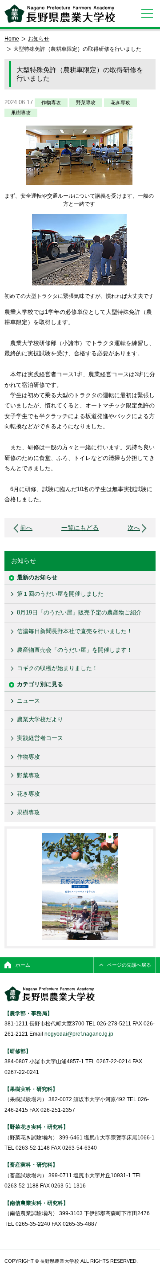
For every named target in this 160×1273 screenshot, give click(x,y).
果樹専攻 (21, 112)
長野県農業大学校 (59, 13)
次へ (134, 528)
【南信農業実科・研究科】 (36, 1203)
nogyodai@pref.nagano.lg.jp (78, 1034)
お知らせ (38, 38)
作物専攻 (51, 102)
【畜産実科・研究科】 (31, 1164)
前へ (26, 528)
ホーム (23, 965)
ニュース (28, 700)
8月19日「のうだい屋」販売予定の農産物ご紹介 (79, 612)
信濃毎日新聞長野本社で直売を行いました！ (74, 631)
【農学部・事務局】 (28, 1013)
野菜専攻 (86, 102)
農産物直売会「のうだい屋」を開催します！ (74, 650)
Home (11, 38)
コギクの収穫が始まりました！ (57, 668)
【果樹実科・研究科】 (31, 1089)
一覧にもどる (80, 528)
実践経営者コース (40, 738)
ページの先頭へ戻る (129, 965)
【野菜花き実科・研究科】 (36, 1127)
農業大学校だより (40, 719)
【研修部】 (17, 1051)
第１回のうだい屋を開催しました (60, 593)
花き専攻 (120, 102)
